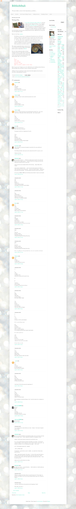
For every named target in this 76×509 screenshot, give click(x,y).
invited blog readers (33, 25)
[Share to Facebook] (28, 75)
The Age (51, 51)
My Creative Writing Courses (25, 14)
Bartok (25, 48)
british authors (61, 47)
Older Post (43, 492)
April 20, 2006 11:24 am (19, 199)
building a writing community (61, 73)
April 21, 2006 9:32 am (19, 461)
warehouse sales (61, 65)
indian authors (61, 71)
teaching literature (61, 93)
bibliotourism (60, 97)
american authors (59, 62)
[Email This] (25, 75)
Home (12, 14)
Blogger (48, 501)
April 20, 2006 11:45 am (19, 237)
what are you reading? (61, 84)
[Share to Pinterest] (29, 75)
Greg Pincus (17, 145)
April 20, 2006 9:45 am (19, 142)
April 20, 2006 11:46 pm (19, 415)
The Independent (52, 59)
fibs (20, 76)
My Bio (16, 14)
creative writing (17, 76)
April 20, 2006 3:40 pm (19, 385)
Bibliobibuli (19, 5)
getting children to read (61, 75)
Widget (55, 26)
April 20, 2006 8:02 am (19, 106)
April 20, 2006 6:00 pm (19, 402)
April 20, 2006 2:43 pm (19, 369)
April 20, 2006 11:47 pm (19, 422)
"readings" (60, 53)
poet (29, 76)
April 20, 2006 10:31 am (19, 154)
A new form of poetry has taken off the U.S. (33, 22)
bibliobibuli (17, 158)
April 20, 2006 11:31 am (19, 212)
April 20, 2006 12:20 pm (19, 263)
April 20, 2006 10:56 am (19, 174)
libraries (61, 67)
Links (51, 14)
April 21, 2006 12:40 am (19, 430)
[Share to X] (27, 75)
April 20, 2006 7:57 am (19, 91)
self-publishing (61, 91)
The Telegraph (52, 53)
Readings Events (44, 14)
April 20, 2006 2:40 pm (19, 357)
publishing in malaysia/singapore (61, 69)
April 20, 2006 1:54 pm (19, 308)
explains (21, 34)
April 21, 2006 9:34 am (19, 469)
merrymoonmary (40, 501)
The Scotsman (52, 54)
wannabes (59, 96)
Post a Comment (16, 490)
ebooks (59, 80)
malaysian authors (60, 37)
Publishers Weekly (52, 56)
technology (62, 66)
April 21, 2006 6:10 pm (19, 478)
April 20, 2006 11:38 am (19, 224)
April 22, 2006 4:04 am (19, 488)
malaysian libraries (61, 104)
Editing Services (36, 14)
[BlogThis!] (26, 75)
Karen (16, 203)
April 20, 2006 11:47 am (19, 252)
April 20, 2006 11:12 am (19, 186)
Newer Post (14, 492)
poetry (59, 50)
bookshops (60, 60)
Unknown (16, 82)
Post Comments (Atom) (20, 494)
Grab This (52, 26)
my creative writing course (61, 95)
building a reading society (61, 56)
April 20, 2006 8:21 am (19, 122)
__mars (16, 360)
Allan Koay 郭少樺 (18, 405)
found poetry (23, 76)
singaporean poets (61, 103)
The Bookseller (52, 62)
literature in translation (61, 77)
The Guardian (52, 60)
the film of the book (61, 88)
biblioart (59, 79)
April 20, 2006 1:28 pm (19, 286)
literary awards (59, 42)
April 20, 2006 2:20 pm (19, 344)
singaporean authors (60, 82)
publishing (60, 64)
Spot (15, 126)
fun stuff (26, 76)
